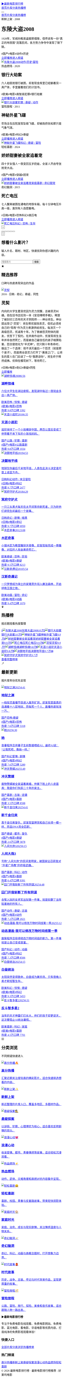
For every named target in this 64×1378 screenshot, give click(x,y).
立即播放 (6, 57)
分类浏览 (17, 1347)
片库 (9, 7)
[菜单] (2, 12)
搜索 (36, 262)
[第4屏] (11, 231)
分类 (15, 7)
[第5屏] (13, 231)
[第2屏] (5, 231)
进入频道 (17, 57)
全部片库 (6, 1347)
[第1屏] (2, 231)
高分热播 (6, 1362)
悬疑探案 (28, 1362)
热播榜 (22, 7)
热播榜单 (28, 1347)
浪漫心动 (39, 1362)
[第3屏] (8, 231)
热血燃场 (50, 1362)
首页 (4, 7)
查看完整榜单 (9, 659)
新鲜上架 (17, 1362)
